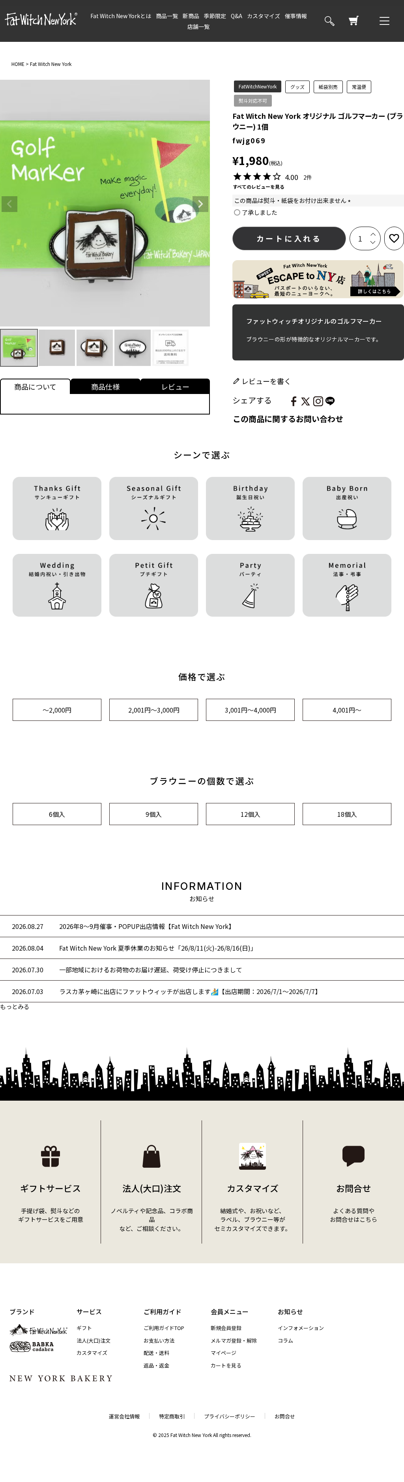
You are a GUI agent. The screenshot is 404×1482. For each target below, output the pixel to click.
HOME (17, 63)
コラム (285, 1340)
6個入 (57, 814)
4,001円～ (347, 710)
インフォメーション (301, 1328)
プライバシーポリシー (229, 1416)
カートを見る (226, 1365)
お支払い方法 (159, 1340)
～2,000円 (57, 710)
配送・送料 (156, 1352)
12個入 (250, 814)
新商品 (191, 16)
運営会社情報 (124, 1416)
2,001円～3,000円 (154, 710)
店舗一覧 (198, 26)
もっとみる (15, 1006)
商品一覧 (167, 16)
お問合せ (285, 1416)
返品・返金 (156, 1365)
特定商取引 (172, 1416)
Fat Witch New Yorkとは (120, 16)
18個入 (347, 814)
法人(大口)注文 (93, 1340)
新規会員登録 (226, 1328)
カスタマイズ (263, 16)
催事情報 (296, 16)
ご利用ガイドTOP (164, 1328)
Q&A (236, 16)
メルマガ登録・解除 (234, 1340)
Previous (9, 204)
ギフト (84, 1328)
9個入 (154, 814)
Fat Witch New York (50, 63)
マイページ (223, 1352)
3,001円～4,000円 (250, 710)
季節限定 (215, 16)
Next (200, 204)
